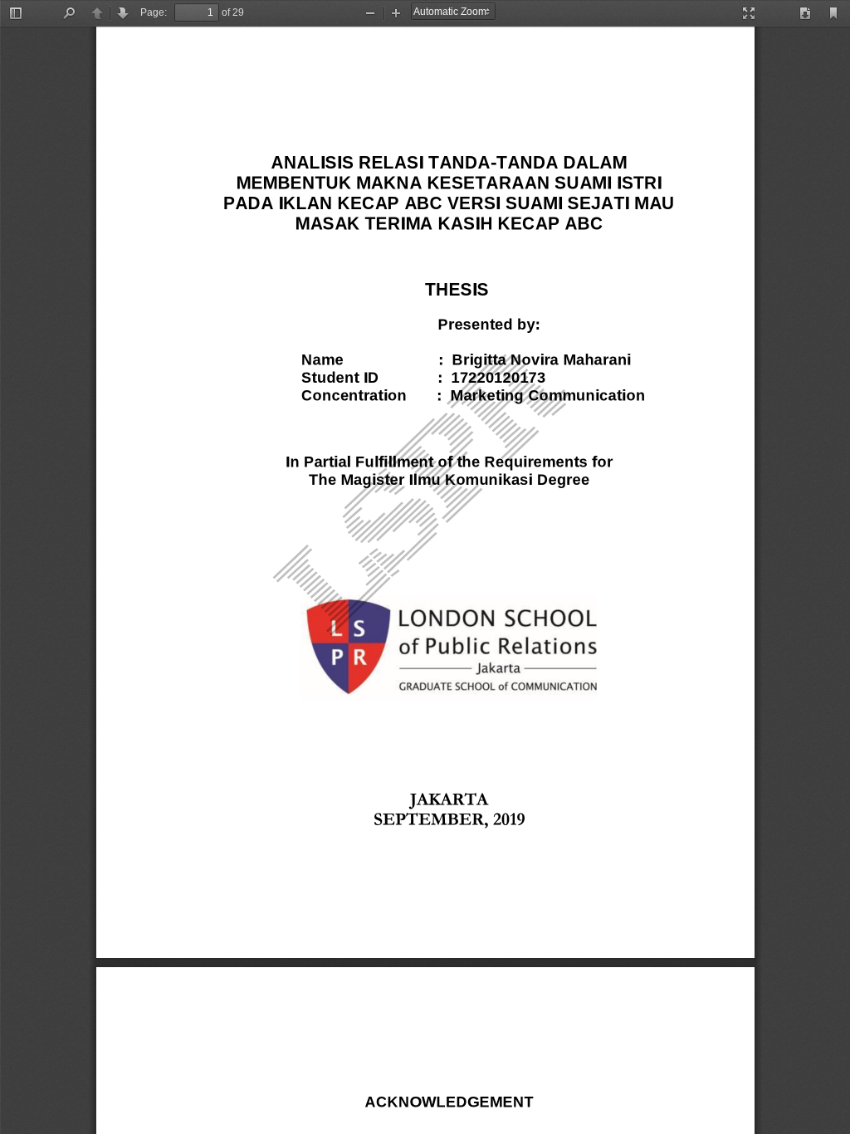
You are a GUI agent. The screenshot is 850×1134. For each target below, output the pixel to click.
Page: (153, 12)
